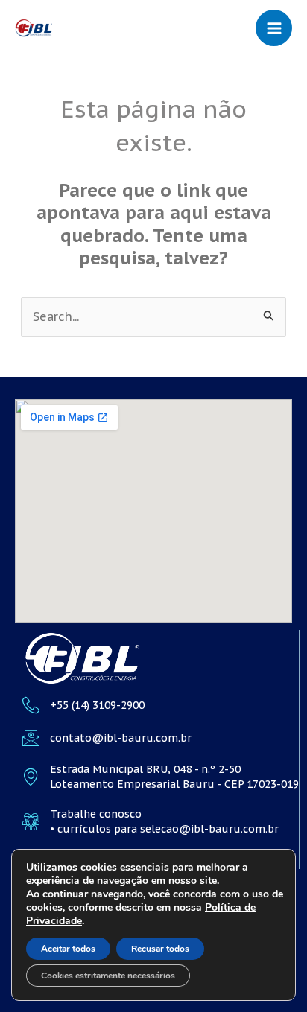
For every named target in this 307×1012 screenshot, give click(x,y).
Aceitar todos (68, 949)
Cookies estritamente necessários (108, 975)
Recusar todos (160, 949)
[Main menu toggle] (274, 28)
